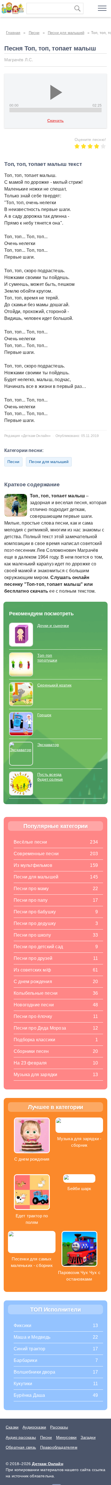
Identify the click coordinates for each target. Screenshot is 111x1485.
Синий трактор (30, 1348)
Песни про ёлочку (33, 1016)
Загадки (88, 1437)
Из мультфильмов (33, 865)
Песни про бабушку (35, 911)
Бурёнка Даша (29, 1395)
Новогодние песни (34, 1004)
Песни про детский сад (38, 946)
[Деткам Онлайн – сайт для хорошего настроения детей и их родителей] (12, 7)
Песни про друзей (33, 958)
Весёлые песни (30, 842)
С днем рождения (33, 981)
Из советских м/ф (32, 970)
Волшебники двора (34, 1372)
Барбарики (25, 1360)
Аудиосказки (34, 1427)
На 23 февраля (30, 1063)
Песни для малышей (49, 461)
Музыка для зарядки (35, 1074)
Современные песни (36, 853)
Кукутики (23, 1383)
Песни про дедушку (35, 923)
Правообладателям (58, 1447)
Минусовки (66, 1437)
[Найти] (77, 8)
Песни (13, 461)
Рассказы (59, 1427)
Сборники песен (31, 1051)
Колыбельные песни (35, 993)
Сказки (12, 1427)
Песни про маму (31, 888)
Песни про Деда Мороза (40, 1028)
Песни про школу (32, 935)
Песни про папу (31, 900)
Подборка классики (34, 1039)
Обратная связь (21, 1447)
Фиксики (22, 1325)
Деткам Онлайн (47, 1463)
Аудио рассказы (21, 1437)
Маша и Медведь (32, 1337)
